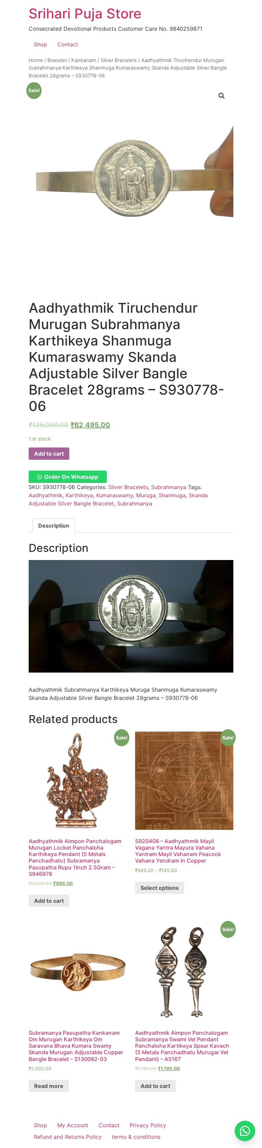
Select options (160, 887)
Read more (48, 1086)
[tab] (53, 525)
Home (36, 60)
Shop (40, 44)
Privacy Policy (148, 1125)
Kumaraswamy (114, 495)
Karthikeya (79, 495)
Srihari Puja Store (85, 13)
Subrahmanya (168, 487)
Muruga (146, 495)
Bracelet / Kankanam (71, 60)
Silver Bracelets (119, 60)
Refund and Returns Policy (68, 1136)
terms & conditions (136, 1136)
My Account (72, 1125)
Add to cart (49, 453)
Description (53, 525)
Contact (67, 44)
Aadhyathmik (45, 495)
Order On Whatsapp (71, 476)
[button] (68, 476)
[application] (131, 616)
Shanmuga (172, 495)
